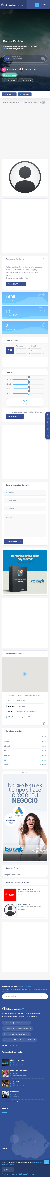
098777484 (33, 46)
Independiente (14, 102)
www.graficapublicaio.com (27, 717)
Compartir (25, 94)
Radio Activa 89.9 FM (25, 889)
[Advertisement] (25, 131)
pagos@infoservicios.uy (20, 1034)
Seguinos (5, 1148)
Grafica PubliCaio (30, 69)
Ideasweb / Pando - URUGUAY (24, 1040)
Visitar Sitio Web (13, 284)
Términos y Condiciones (10, 1174)
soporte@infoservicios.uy (22, 1028)
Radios (20, 894)
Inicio (4, 102)
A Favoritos (10, 94)
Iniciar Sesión (12, 416)
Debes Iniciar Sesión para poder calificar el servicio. (24, 412)
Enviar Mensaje (12, 541)
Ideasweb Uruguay (17, 1060)
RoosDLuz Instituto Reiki (19, 1071)
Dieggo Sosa (15, 1091)
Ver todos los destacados (11, 1102)
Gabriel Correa (16, 1081)
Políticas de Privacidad (26, 1174)
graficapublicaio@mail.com (14, 49)
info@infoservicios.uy (17, 1023)
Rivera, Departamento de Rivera (16, 46)
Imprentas (26, 102)
